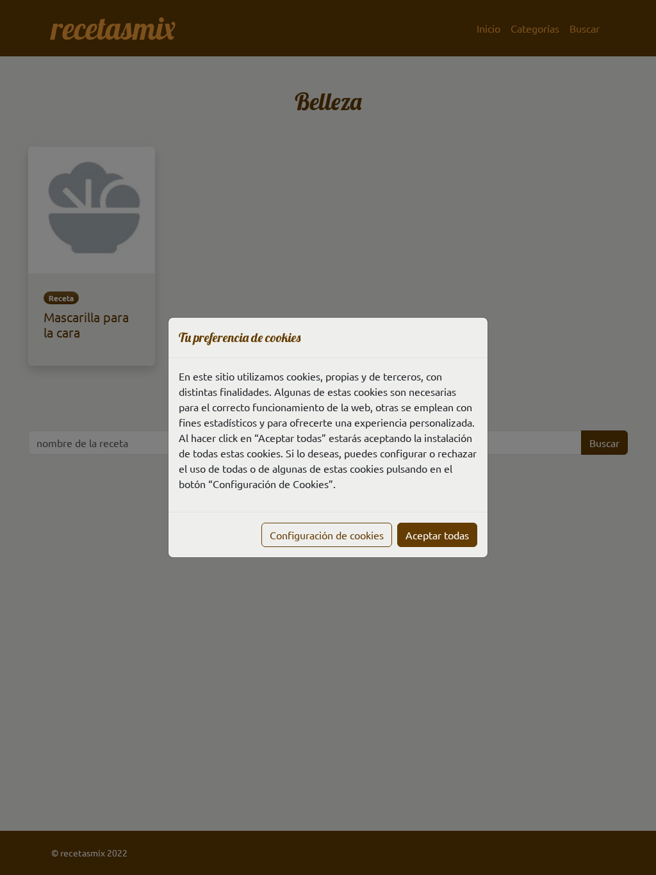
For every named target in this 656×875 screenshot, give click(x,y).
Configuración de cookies (327, 534)
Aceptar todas (437, 534)
